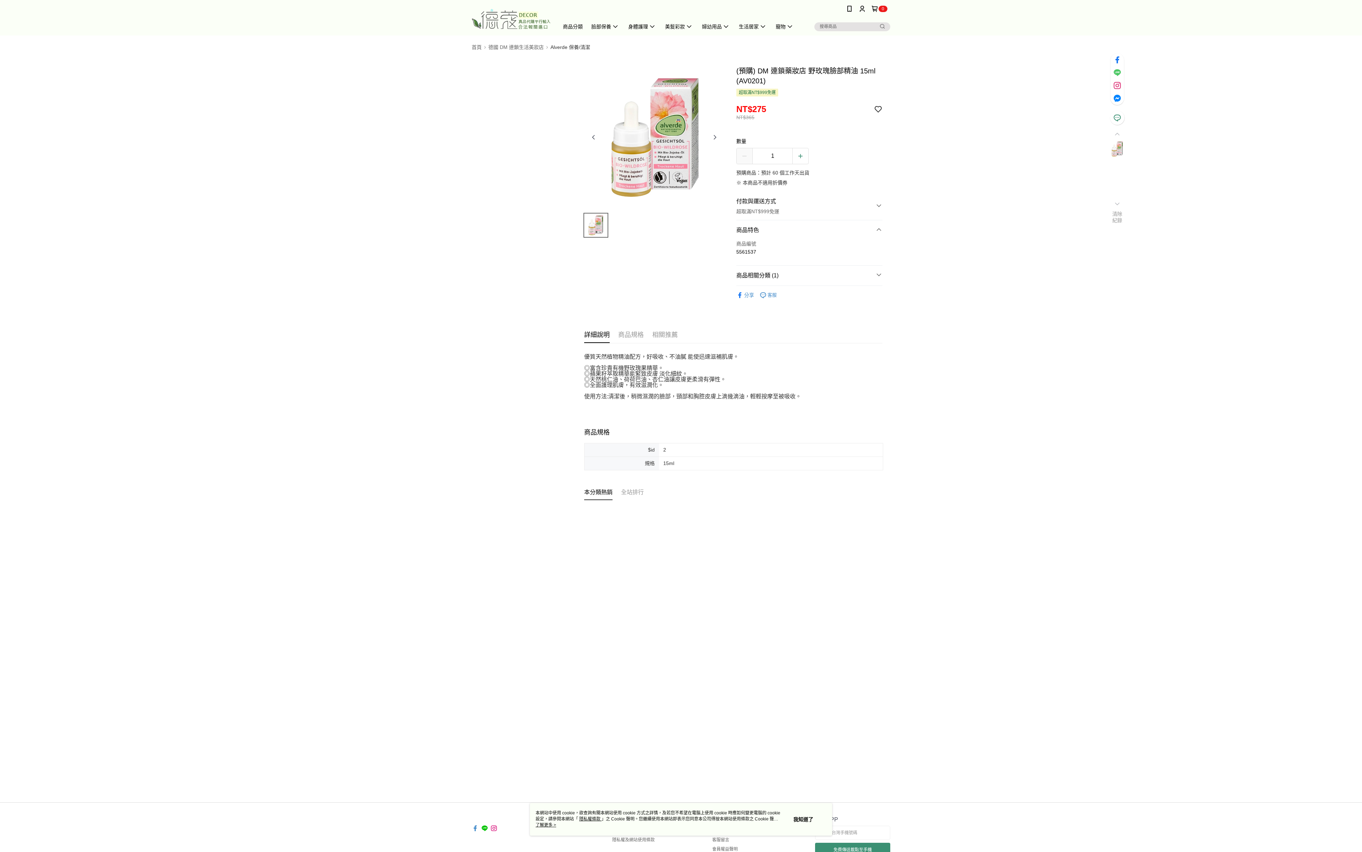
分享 (749, 295)
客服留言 (720, 839)
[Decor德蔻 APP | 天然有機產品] (511, 18)
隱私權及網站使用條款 (633, 839)
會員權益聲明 (725, 849)
